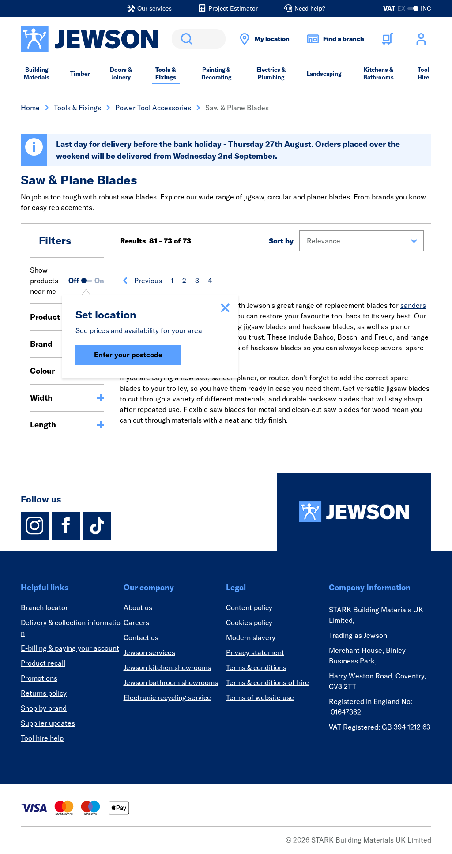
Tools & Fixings (165, 73)
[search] (199, 39)
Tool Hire (423, 73)
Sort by (281, 240)
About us (138, 607)
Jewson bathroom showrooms (171, 682)
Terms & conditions (256, 667)
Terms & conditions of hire (267, 682)
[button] (361, 240)
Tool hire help (42, 738)
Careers (136, 622)
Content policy (249, 607)
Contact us (141, 637)
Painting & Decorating (216, 73)
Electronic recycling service (167, 697)
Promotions (39, 678)
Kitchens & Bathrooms (378, 73)
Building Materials (36, 73)
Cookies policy (249, 622)
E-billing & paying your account (70, 648)
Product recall (43, 663)
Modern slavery (250, 637)
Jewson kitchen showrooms (167, 667)
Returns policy (44, 693)
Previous (148, 280)
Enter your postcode (128, 354)
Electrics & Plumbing (271, 73)
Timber (80, 73)
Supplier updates (48, 723)
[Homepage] (354, 511)
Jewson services (149, 652)
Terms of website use (260, 697)
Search (185, 39)
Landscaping (324, 73)
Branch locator (44, 607)
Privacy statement (255, 652)
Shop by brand (44, 708)
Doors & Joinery (121, 73)
